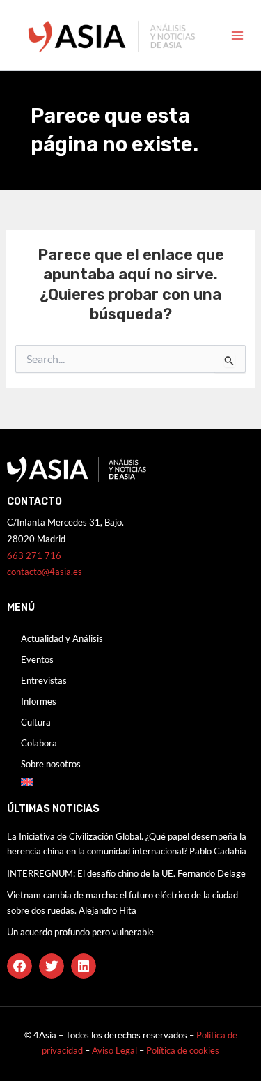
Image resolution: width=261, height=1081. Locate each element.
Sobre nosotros (51, 763)
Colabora (39, 743)
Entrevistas (44, 680)
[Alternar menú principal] (237, 35)
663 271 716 (34, 555)
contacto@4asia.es (44, 571)
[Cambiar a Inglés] (130, 782)
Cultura (36, 722)
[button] (19, 966)
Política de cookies (182, 1050)
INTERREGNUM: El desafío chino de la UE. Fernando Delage (126, 873)
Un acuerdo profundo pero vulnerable (80, 931)
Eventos (37, 659)
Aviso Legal (115, 1050)
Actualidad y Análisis (62, 638)
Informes (38, 701)
